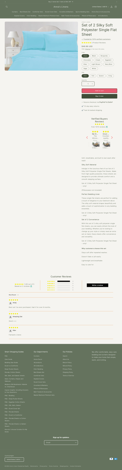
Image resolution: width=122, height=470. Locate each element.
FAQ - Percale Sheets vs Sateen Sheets (15, 425)
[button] (7, 7)
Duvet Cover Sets (40, 382)
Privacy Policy (67, 369)
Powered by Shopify (23, 466)
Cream (98, 60)
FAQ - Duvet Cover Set (12, 408)
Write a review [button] (97, 285)
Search (65, 356)
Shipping (87, 49)
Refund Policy (67, 366)
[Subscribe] (76, 442)
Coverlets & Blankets (41, 385)
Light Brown (96, 64)
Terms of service (53, 466)
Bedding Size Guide (11, 362)
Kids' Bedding (38, 369)
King (110, 76)
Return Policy (67, 362)
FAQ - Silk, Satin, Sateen (13, 405)
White (94, 68)
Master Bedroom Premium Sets (44, 395)
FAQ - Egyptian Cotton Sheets (15, 402)
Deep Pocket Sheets (11, 369)
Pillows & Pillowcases (41, 388)
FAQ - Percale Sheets (12, 412)
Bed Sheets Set (39, 372)
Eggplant (108, 60)
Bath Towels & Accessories (43, 392)
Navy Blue (108, 64)
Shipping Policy (68, 372)
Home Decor (38, 359)
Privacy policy (43, 466)
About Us (66, 359)
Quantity (84, 80)
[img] (99, 124)
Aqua (85, 56)
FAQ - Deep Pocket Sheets (14, 399)
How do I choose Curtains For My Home (16, 431)
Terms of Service (68, 375)
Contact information (75, 466)
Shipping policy (64, 466)
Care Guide (8, 359)
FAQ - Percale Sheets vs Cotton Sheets (15, 420)
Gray (85, 64)
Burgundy (104, 56)
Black (94, 56)
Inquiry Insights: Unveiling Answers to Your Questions (16, 391)
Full (93, 76)
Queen (101, 76)
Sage (85, 68)
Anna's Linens (13, 466)
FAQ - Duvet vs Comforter (13, 415)
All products (38, 362)
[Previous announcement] (5, 2)
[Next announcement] (117, 2)
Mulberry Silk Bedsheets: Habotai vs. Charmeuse (16, 386)
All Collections (38, 366)
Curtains (36, 356)
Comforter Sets (39, 375)
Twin (85, 76)
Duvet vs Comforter (11, 366)
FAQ (6, 356)
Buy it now (99, 96)
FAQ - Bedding (9, 395)
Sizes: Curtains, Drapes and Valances (14, 380)
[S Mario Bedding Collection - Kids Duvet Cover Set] (94, 144)
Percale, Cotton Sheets (12, 372)
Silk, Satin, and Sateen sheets (15, 375)
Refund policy (34, 466)
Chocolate (87, 60)
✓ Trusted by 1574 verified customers (96, 39)
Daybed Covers (39, 379)
